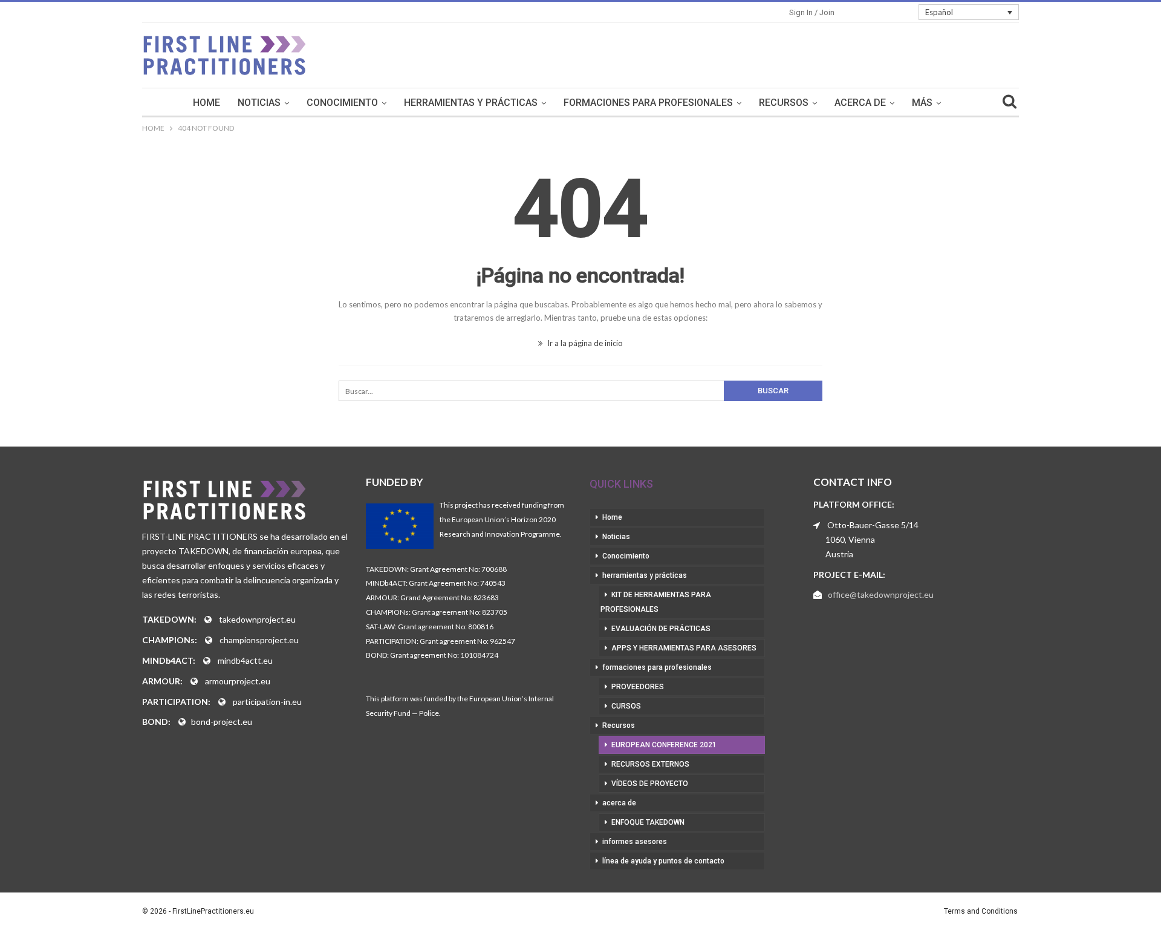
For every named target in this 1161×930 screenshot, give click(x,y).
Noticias (259, 102)
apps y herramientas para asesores (683, 648)
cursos (626, 706)
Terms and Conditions (981, 911)
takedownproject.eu (257, 619)
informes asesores (634, 841)
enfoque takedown (648, 822)
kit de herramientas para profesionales (655, 602)
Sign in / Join (811, 12)
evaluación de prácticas (661, 628)
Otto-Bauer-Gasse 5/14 (873, 525)
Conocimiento (342, 102)
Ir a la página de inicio (584, 343)
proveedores (637, 687)
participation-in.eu (267, 701)
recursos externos (650, 764)
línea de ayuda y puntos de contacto (663, 861)
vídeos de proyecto (649, 783)
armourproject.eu (237, 681)
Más (922, 102)
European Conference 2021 (664, 745)
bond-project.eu (221, 721)
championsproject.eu (259, 640)
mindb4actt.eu (245, 660)
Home (206, 102)
